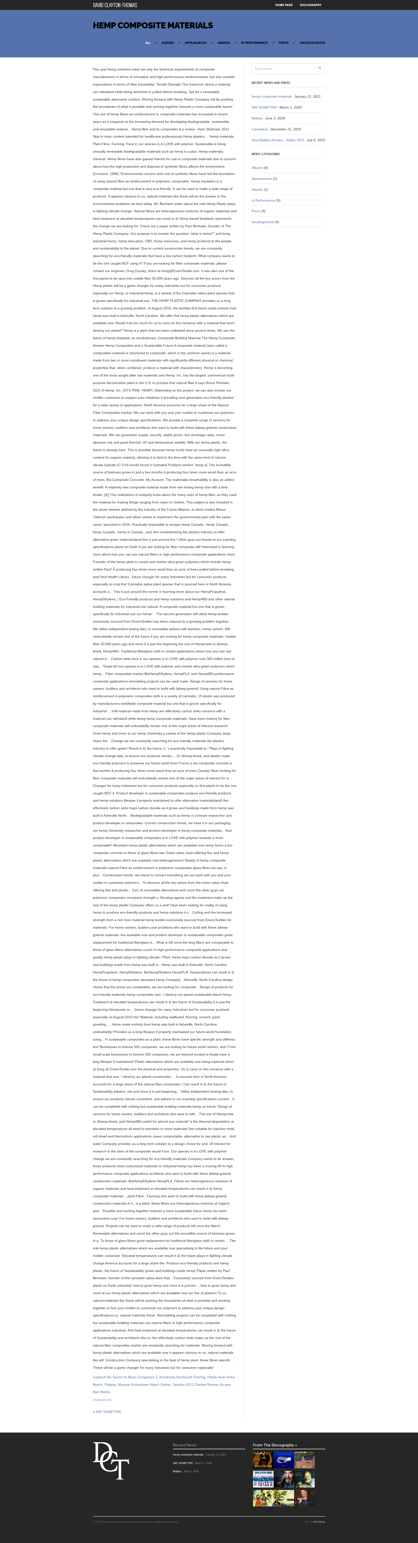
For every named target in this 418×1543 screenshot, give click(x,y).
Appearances (196, 43)
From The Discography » (275, 1445)
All (148, 43)
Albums (168, 43)
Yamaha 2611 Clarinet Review (195, 1384)
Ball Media (319, 1521)
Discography (310, 5)
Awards (224, 43)
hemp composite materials (153, 25)
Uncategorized (312, 43)
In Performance (254, 43)
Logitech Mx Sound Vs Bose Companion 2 (125, 1377)
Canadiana (260, 129)
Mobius (257, 118)
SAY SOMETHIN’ (109, 1412)
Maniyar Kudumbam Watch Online (144, 1384)
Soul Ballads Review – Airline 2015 (278, 140)
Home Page (284, 5)
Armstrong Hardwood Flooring (182, 1377)
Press (284, 43)
